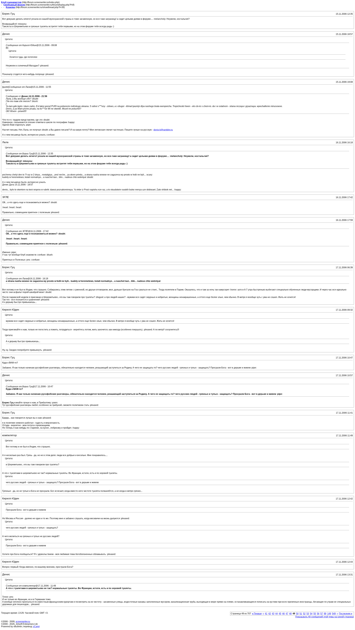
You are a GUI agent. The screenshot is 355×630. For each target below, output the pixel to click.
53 (307, 613)
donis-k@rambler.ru (163, 130)
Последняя (345, 613)
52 (304, 613)
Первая (257, 613)
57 (321, 613)
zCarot (36, 626)
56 (318, 613)
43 (273, 613)
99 (325, 613)
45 (280, 613)
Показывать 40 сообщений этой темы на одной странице (324, 617)
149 (329, 613)
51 (301, 613)
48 (290, 613)
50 (297, 613)
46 (283, 613)
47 (287, 613)
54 (311, 613)
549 (334, 613)
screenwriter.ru (23, 621)
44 (276, 613)
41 (266, 613)
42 (269, 613)
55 (314, 613)
